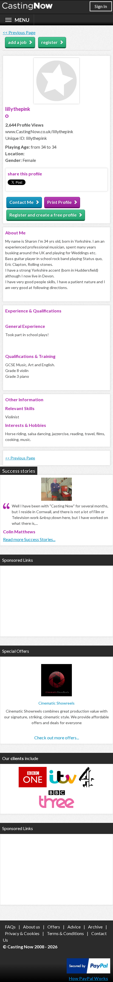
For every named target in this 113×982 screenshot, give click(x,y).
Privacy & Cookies (22, 933)
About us (31, 926)
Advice (74, 926)
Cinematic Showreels (56, 703)
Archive (95, 926)
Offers (53, 926)
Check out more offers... (56, 737)
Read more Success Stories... (29, 539)
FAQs (10, 926)
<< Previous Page (19, 32)
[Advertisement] (56, 600)
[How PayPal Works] (88, 971)
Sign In (101, 6)
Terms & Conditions (65, 933)
